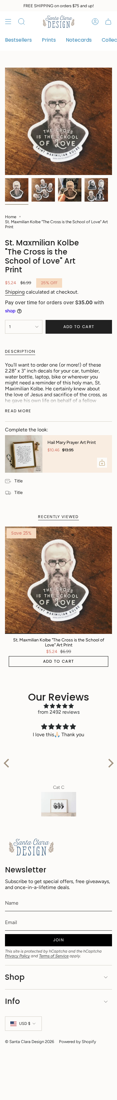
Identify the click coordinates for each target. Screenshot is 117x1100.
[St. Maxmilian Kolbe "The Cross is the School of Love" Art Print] (58, 580)
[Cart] (108, 21)
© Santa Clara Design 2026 (29, 1041)
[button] (7, 763)
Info (12, 1001)
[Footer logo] (31, 847)
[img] (59, 706)
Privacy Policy (17, 956)
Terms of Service (54, 956)
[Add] (102, 463)
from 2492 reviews (59, 712)
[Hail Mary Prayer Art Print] (23, 454)
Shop (15, 977)
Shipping (15, 292)
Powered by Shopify (77, 1041)
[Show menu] (8, 21)
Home (10, 216)
